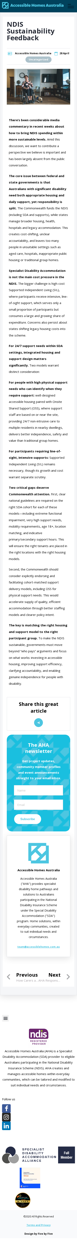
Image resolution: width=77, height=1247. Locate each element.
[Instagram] (6, 1117)
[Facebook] (6, 1108)
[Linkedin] (6, 1125)
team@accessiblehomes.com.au (38, 947)
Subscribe (27, 819)
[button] (5, 1018)
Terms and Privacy (38, 1225)
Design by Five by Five (38, 1233)
